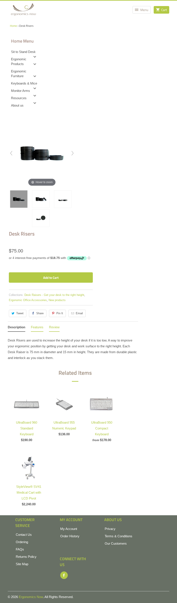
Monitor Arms (20, 91)
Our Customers (116, 543)
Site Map (22, 564)
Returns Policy (26, 556)
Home (13, 25)
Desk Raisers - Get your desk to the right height (54, 295)
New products (57, 300)
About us (17, 105)
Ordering (22, 542)
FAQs (20, 549)
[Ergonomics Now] (23, 10)
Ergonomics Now (31, 597)
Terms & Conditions (118, 536)
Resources (19, 98)
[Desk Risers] (20, 199)
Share (40, 313)
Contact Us (24, 534)
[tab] (16, 328)
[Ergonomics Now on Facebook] (64, 575)
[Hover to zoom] (42, 153)
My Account (68, 529)
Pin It (59, 313)
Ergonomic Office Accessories (28, 300)
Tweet (20, 313)
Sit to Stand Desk (23, 52)
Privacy (110, 529)
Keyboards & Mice (24, 83)
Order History (69, 536)
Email (79, 313)
